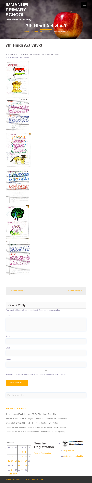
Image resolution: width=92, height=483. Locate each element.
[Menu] (84, 5)
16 (22, 461)
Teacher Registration (42, 453)
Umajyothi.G (10, 423)
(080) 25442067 (69, 451)
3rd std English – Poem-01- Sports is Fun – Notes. (38, 423)
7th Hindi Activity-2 (17, 291)
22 (19, 465)
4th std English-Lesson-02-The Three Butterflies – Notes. (35, 414)
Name (9, 336)
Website (9, 360)
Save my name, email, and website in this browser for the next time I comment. (36, 374)
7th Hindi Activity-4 (74, 291)
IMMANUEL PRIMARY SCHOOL (18, 9)
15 (19, 461)
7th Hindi (34, 32)
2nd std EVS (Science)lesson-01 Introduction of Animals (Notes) (39, 432)
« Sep (9, 474)
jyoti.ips (25, 54)
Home (26, 32)
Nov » (15, 474)
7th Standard (45, 32)
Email (8, 348)
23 (22, 465)
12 (9, 461)
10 (26, 456)
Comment (9, 316)
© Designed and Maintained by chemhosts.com (24, 479)
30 (22, 470)
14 (16, 461)
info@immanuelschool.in (73, 456)
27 (12, 470)
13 (12, 461)
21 (16, 465)
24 (26, 465)
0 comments (36, 54)
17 (26, 461)
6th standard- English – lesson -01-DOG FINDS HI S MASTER (42, 419)
